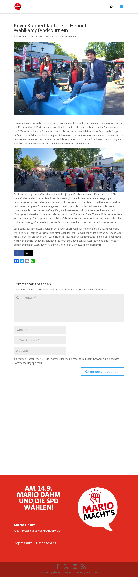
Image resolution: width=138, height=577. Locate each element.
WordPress (92, 572)
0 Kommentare (68, 36)
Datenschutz (46, 543)
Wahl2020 (51, 36)
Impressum (23, 543)
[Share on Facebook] (19, 253)
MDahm (23, 36)
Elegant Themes (62, 572)
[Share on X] (28, 253)
